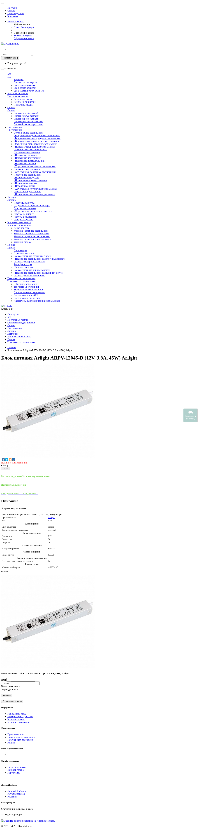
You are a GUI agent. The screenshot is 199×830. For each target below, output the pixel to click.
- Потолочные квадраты (26, 177)
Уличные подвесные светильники (32, 236)
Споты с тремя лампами (26, 118)
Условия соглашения (18, 722)
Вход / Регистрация (24, 27)
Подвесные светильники (27, 169)
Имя (3, 679)
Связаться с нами (16, 767)
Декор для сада (21, 228)
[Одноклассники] (10, 459)
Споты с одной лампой (26, 113)
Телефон (5, 683)
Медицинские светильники (28, 289)
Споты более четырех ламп (28, 124)
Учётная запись (15, 21)
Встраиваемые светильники (28, 132)
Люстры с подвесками (25, 216)
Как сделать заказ (16, 713)
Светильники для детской (21, 322)
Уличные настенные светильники (31, 233)
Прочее (11, 244)
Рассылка (12, 796)
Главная (11, 347)
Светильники (14, 127)
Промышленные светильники (29, 292)
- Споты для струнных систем (29, 261)
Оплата (11, 10)
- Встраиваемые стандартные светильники (36, 141)
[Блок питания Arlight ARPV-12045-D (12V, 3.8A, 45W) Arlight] (48, 456)
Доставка (12, 8)
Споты (11, 107)
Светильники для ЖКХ (26, 295)
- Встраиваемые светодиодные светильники (37, 138)
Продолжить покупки (12, 701)
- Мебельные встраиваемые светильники (35, 144)
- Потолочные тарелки (25, 183)
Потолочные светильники (27, 174)
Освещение (13, 314)
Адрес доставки (9, 689)
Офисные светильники (26, 284)
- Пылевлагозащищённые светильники (34, 146)
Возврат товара (15, 770)
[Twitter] (6, 459)
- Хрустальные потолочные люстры (33, 211)
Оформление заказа (24, 38)
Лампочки (12, 333)
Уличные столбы (22, 242)
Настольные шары (23, 104)
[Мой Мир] (13, 459)
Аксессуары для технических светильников (37, 300)
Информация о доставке (20, 716)
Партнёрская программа (20, 739)
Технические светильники (21, 278)
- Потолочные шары (24, 186)
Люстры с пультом (23, 219)
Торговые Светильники (26, 286)
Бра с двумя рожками (25, 88)
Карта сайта (13, 772)
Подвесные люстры (24, 202)
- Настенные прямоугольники (29, 160)
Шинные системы (23, 267)
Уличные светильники (19, 222)
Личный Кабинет (16, 791)
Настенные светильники (27, 152)
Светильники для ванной (27, 191)
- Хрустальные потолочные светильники (35, 188)
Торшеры (18, 79)
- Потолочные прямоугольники (30, 180)
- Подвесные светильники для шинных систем (38, 272)
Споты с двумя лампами (26, 116)
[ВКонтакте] (3, 459)
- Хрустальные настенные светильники (35, 166)
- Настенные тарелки (25, 163)
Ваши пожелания (10, 686)
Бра (9, 74)
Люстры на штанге (24, 214)
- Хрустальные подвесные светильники (35, 172)
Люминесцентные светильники (30, 149)
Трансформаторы (23, 264)
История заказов (16, 793)
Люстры (11, 197)
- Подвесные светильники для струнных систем (39, 258)
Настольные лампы (17, 93)
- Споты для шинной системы (29, 275)
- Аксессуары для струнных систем (32, 256)
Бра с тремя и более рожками (29, 90)
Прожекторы (20, 250)
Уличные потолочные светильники (32, 239)
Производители (15, 13)
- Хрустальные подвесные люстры (32, 205)
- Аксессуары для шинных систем (32, 270)
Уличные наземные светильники (31, 230)
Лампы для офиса (23, 99)
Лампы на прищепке (25, 102)
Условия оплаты (16, 719)
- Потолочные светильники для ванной (34, 194)
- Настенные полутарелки (27, 158)
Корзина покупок (23, 35)
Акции (11, 742)
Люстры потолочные (25, 208)
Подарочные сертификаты (21, 737)
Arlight (51, 517)
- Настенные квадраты (25, 155)
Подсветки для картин (25, 82)
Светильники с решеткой (27, 298)
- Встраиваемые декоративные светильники (37, 135)
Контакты (12, 16)
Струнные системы (24, 253)
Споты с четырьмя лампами (28, 121)
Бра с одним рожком (24, 85)
